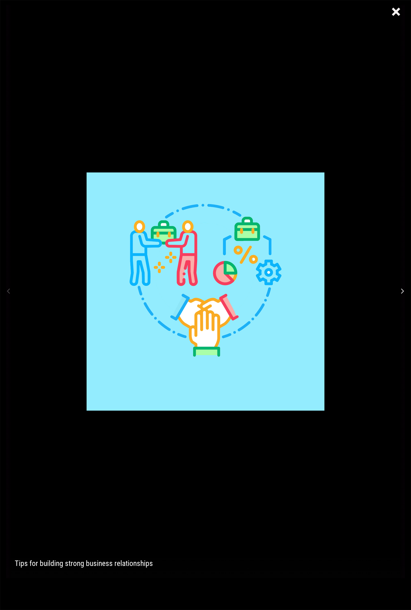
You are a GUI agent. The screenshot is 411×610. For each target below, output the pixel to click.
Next (402, 291)
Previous (8, 291)
